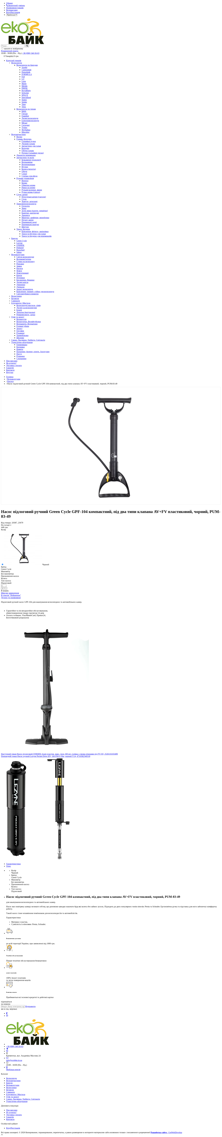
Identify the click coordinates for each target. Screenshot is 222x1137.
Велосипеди (16, 63)
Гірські (25, 114)
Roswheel (20, 250)
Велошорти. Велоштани (27, 324)
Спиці (24, 174)
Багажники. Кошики (25, 280)
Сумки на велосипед (25, 261)
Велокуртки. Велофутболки (28, 321)
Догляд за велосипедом (26, 308)
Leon (24, 81)
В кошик (5, 591)
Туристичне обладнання (22, 342)
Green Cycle (21, 241)
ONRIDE (20, 245)
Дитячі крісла (22, 282)
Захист (19, 328)
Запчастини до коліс (25, 157)
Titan (24, 104)
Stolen (24, 100)
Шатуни (25, 227)
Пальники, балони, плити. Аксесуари (32, 352)
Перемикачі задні (29, 222)
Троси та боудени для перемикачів (37, 236)
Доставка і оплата (14, 365)
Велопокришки (28, 164)
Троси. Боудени (23, 229)
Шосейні (25, 132)
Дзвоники (20, 285)
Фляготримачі (22, 273)
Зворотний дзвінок (16, 5)
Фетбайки (26, 130)
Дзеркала (20, 287)
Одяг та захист (17, 317)
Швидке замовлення (10, 593)
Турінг (24, 127)
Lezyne (19, 243)
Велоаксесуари (17, 254)
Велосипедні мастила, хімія (28, 305)
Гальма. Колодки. (24, 139)
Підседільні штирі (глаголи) (34, 197)
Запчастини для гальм (31, 146)
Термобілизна (22, 335)
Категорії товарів (13, 60)
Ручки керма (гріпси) (31, 192)
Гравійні (25, 116)
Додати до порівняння (11, 598)
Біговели (15, 298)
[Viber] (7, 1051)
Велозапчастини (18, 134)
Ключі (19, 310)
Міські (24, 123)
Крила (19, 275)
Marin (24, 84)
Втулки (25, 167)
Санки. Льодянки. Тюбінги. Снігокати (28, 340)
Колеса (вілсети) (29, 169)
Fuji (23, 77)
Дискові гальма (28, 144)
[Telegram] (7, 1049)
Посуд (19, 354)
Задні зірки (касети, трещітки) (35, 211)
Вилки (19, 137)
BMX (24, 111)
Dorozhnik (26, 72)
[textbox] (13, 46)
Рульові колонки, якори (32, 190)
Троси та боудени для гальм (34, 234)
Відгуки (9, 372)
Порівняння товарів (15, 8)
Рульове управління (25, 178)
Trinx (24, 107)
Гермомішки (21, 345)
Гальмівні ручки (29, 141)
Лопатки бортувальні (25, 312)
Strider (24, 102)
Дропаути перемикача (26, 155)
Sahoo (19, 252)
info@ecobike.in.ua (14, 1060)
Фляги (19, 271)
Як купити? (11, 363)
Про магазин (11, 361)
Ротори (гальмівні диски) (33, 153)
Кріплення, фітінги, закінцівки (35, 231)
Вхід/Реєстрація (13, 12)
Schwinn (25, 93)
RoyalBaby (26, 90)
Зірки (24, 208)
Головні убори (22, 326)
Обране (9, 3)
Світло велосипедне (25, 257)
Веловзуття (21, 319)
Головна (9, 377)
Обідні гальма (28, 151)
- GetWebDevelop (166, 1132)
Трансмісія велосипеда (26, 204)
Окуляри (20, 331)
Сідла (24, 199)
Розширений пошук (9, 51)
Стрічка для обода (29, 176)
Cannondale (26, 70)
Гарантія (10, 368)
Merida (24, 86)
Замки (19, 266)
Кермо (24, 183)
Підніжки (20, 278)
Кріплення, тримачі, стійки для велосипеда (35, 291)
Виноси (25, 181)
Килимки (20, 347)
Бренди (14, 238)
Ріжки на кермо (28, 187)
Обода (24, 171)
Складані (26, 125)
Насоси (19, 268)
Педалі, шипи (28, 220)
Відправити (30, 1006)
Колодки (25, 148)
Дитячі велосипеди (30, 118)
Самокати (15, 301)
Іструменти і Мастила (20, 303)
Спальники (21, 358)
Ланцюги (26, 215)
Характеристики (13, 864)
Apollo (24, 67)
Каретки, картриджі (30, 213)
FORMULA (27, 74)
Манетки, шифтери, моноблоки (35, 218)
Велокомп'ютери (23, 259)
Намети (19, 349)
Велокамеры (27, 162)
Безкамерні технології (31, 160)
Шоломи (20, 338)
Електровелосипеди (30, 120)
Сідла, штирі (21, 194)
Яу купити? (11, 1112)
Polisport (20, 248)
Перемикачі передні (30, 224)
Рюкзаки (20, 264)
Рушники (20, 356)
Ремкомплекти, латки (25, 315)
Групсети (26, 206)
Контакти (10, 370)
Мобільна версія (13, 1069)
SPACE (25, 95)
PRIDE (25, 88)
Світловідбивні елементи (27, 294)
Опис (8, 866)
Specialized (26, 97)
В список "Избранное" (11, 595)
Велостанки (16, 296)
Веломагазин (12, 10)
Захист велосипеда (24, 289)
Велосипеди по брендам (27, 65)
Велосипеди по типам (26, 109)
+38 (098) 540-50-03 (30, 53)
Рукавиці (20, 333)
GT (23, 79)
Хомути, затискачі (29, 201)
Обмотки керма (28, 185)
